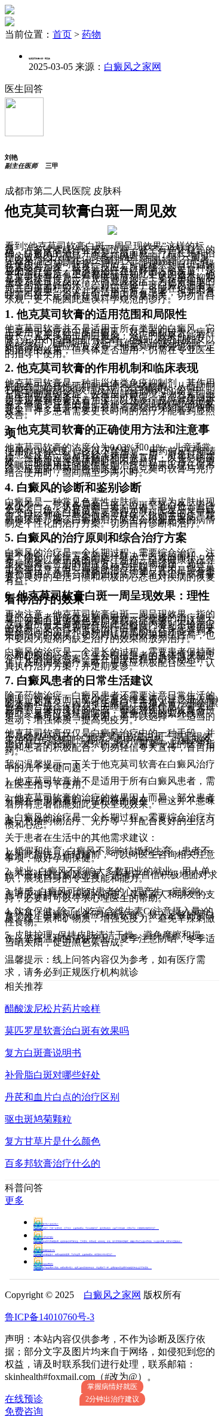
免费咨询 (24, 1411)
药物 (91, 34)
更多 (14, 1200)
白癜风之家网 (132, 67)
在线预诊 (24, 1399)
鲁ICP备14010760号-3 (49, 1317)
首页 (62, 34)
